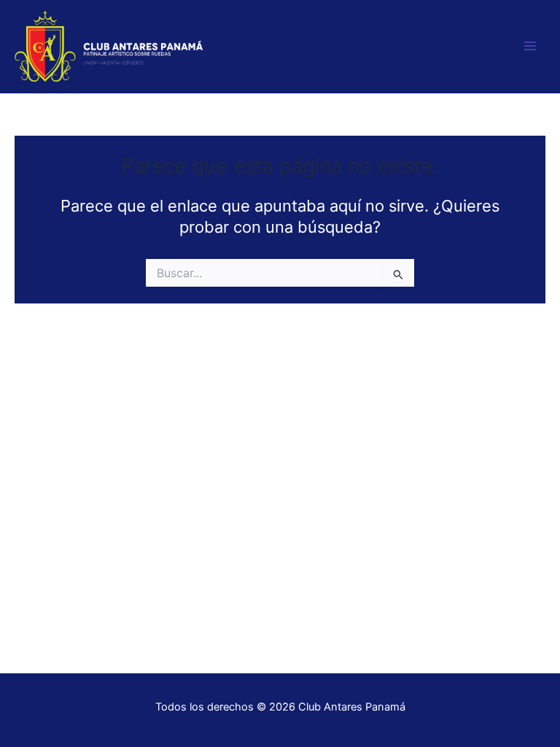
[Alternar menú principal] (530, 46)
